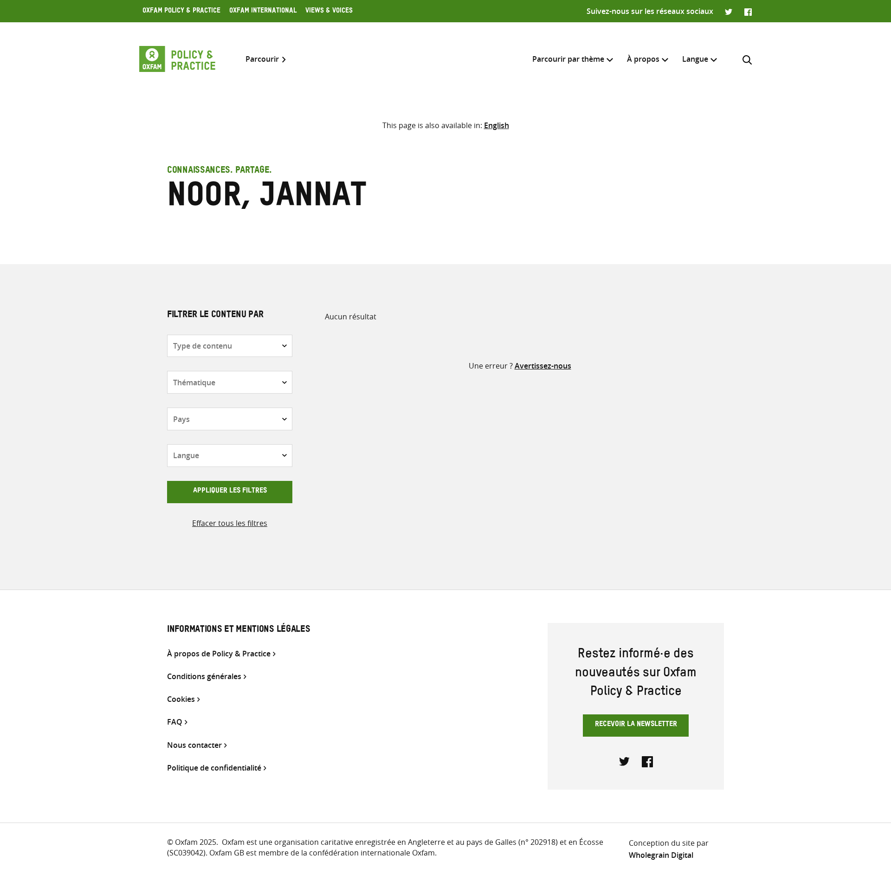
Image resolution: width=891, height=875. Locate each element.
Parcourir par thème (568, 59)
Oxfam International (263, 11)
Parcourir (262, 59)
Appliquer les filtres (230, 491)
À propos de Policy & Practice (219, 653)
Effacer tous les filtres (229, 523)
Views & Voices (329, 11)
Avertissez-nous (543, 366)
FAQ (174, 722)
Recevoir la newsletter (636, 725)
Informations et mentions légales (238, 630)
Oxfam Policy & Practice (181, 11)
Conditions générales (204, 676)
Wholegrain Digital (661, 855)
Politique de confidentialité (214, 768)
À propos (643, 59)
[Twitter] (729, 11)
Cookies (181, 699)
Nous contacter (194, 745)
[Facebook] (748, 11)
